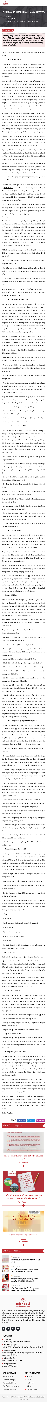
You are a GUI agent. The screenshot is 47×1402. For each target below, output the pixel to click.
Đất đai (29, 1386)
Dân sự (29, 1380)
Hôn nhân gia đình (32, 1389)
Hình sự (29, 1376)
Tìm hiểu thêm (22, 1162)
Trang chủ (7, 16)
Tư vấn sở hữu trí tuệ (9, 1389)
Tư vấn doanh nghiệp (9, 1380)
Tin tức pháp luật (9, 19)
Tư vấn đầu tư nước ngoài (11, 1386)
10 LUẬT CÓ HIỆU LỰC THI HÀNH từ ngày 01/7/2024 (21, 21)
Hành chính (30, 1383)
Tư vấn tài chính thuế (9, 1383)
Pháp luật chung (8, 1376)
